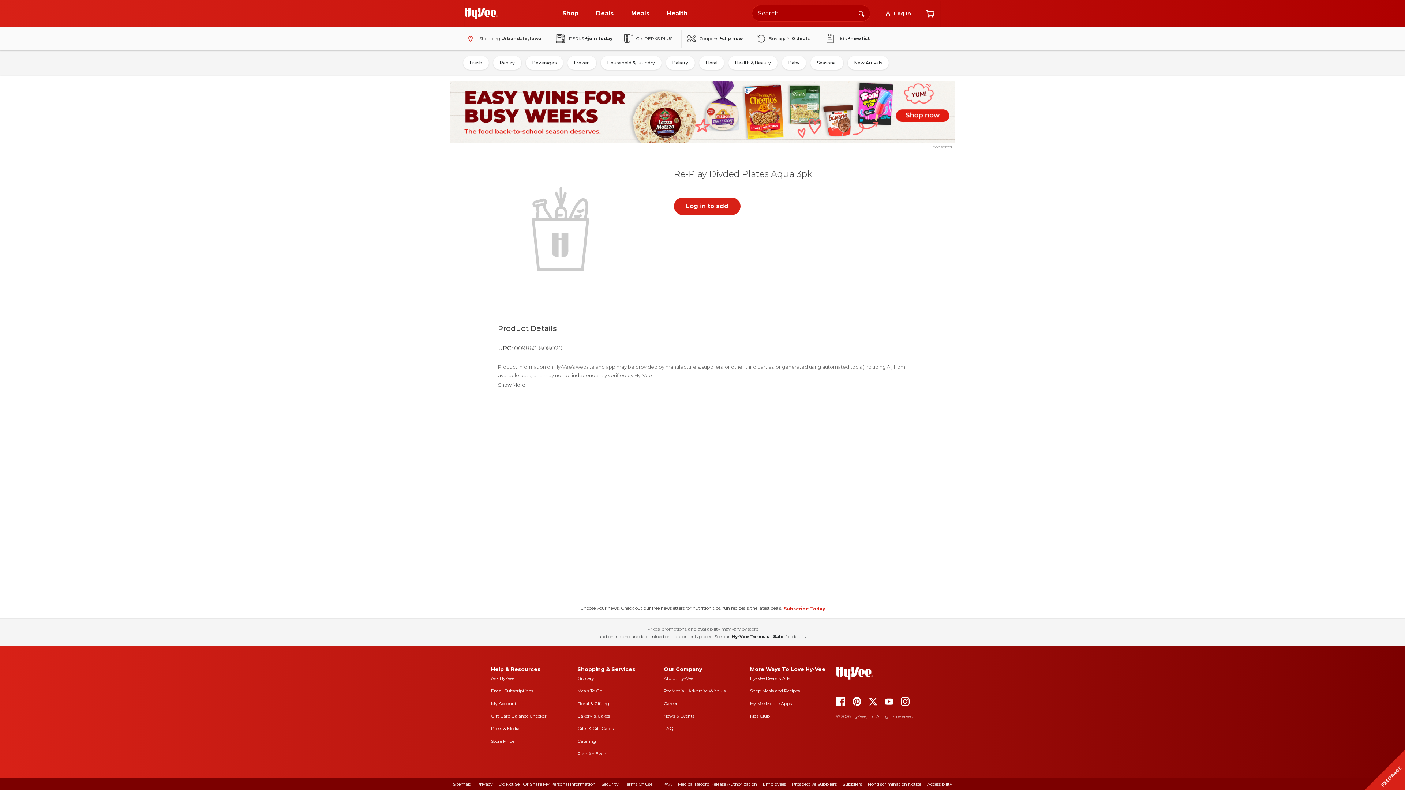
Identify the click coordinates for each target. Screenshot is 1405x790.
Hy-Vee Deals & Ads (770, 678)
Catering (586, 741)
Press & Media (505, 728)
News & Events (679, 716)
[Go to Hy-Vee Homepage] (481, 13)
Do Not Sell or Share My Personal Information (547, 784)
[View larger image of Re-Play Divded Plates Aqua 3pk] (562, 228)
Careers (671, 703)
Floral (712, 62)
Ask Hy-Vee (502, 678)
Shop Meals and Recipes (775, 690)
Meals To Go (589, 690)
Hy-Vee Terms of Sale (757, 636)
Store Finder (503, 741)
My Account (504, 703)
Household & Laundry (631, 62)
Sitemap (462, 784)
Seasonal (827, 62)
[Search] (861, 13)
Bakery (680, 62)
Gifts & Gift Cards (595, 728)
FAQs (669, 728)
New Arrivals (868, 62)
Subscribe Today (804, 609)
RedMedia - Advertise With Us (695, 690)
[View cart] (930, 13)
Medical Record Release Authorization (717, 784)
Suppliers (852, 784)
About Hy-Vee (678, 678)
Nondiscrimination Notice (894, 784)
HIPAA (665, 784)
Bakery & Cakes (593, 716)
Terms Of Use (638, 784)
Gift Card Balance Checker (519, 716)
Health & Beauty (753, 62)
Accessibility (939, 784)
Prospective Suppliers (814, 784)
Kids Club (760, 716)
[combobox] (811, 13)
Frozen (582, 62)
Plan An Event (592, 753)
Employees (774, 784)
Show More (511, 385)
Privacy (485, 784)
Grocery (585, 678)
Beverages (544, 62)
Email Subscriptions (512, 690)
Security (610, 784)
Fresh (476, 62)
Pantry (507, 62)
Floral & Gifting (593, 703)
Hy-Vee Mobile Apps (771, 703)
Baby (793, 62)
